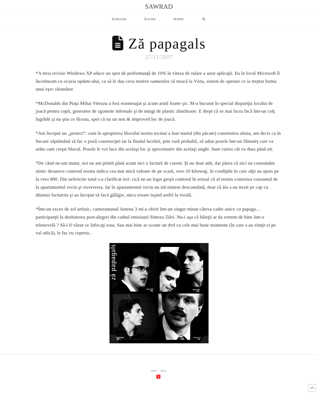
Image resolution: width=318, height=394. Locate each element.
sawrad (159, 6)
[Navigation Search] (204, 19)
